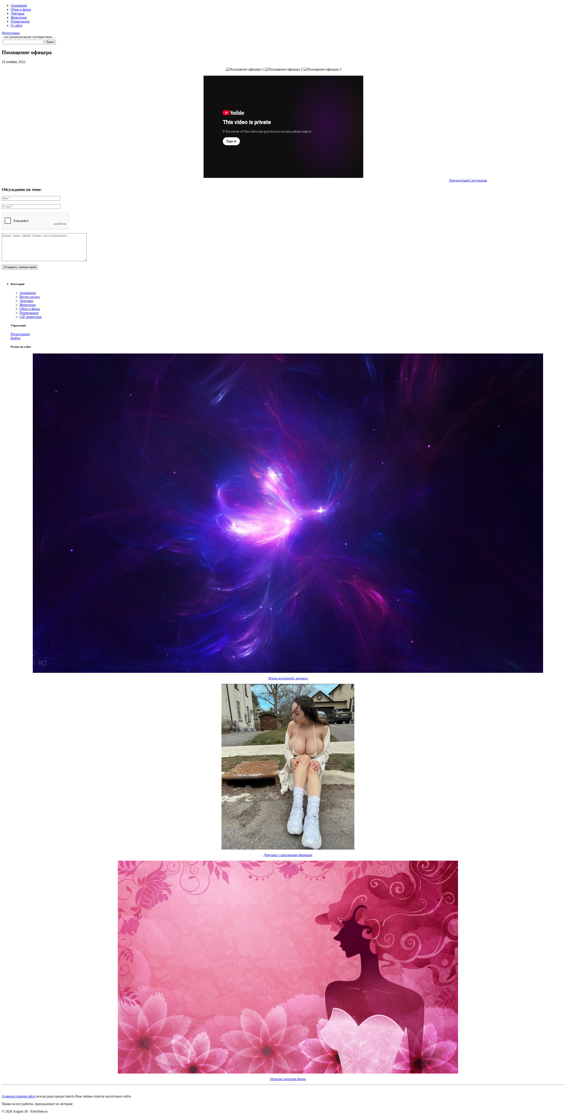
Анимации (19, 5)
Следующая (478, 180)
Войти (15, 338)
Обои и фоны (21, 9)
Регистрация (20, 334)
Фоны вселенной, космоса (288, 678)
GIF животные (30, 317)
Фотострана (11, 33)
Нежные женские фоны (288, 1079)
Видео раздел (29, 297)
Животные (19, 17)
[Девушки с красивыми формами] (287, 848)
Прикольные (20, 21)
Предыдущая (459, 180)
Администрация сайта (18, 1096)
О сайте (16, 25)
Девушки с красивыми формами (288, 855)
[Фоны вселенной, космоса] (288, 671)
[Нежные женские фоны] (288, 1072)
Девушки (17, 13)
